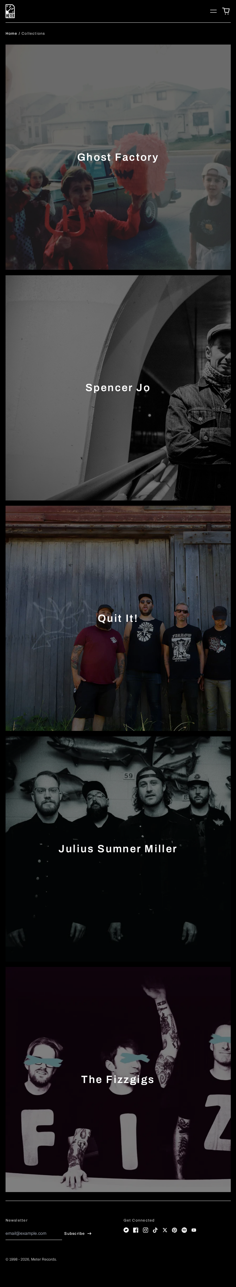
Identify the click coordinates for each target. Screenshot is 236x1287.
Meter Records (43, 1259)
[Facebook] (136, 1230)
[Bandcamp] (126, 1230)
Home (12, 33)
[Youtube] (194, 1230)
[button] (226, 11)
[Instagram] (145, 1230)
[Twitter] (165, 1230)
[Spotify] (184, 1230)
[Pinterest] (174, 1230)
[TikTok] (155, 1230)
